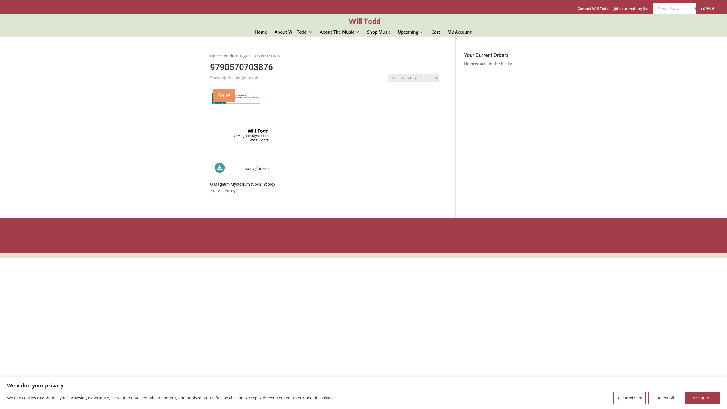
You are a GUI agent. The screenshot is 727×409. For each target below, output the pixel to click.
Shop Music (378, 32)
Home (261, 32)
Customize (628, 397)
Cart (435, 32)
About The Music (337, 32)
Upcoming (408, 32)
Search (707, 8)
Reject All (665, 397)
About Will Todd (291, 32)
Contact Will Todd (593, 9)
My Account (460, 32)
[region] (363, 393)
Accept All (702, 397)
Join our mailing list (631, 9)
